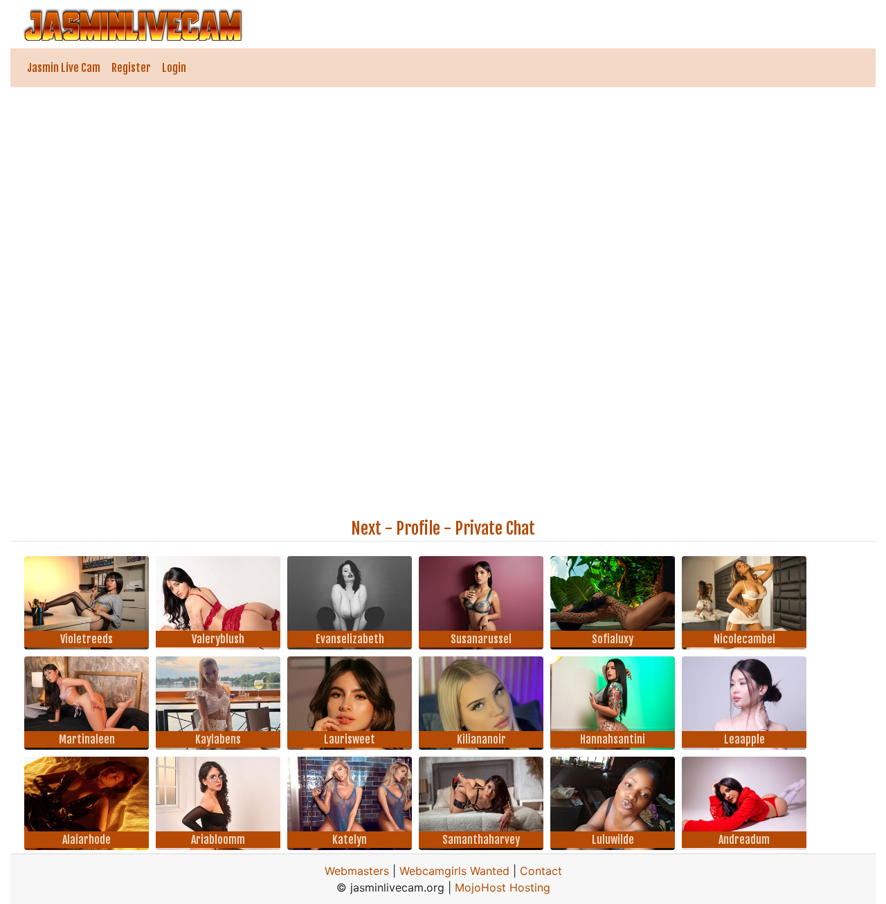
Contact (541, 871)
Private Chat (495, 528)
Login (174, 68)
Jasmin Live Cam (63, 68)
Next (366, 528)
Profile (418, 528)
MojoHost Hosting (502, 887)
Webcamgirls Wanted (454, 871)
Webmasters (357, 871)
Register (131, 68)
